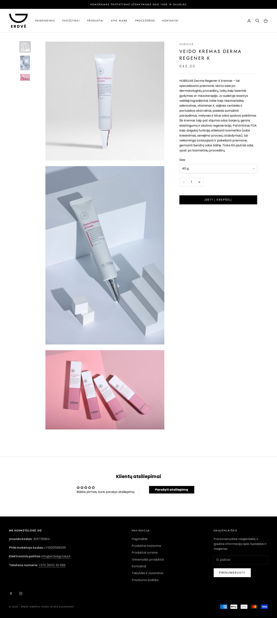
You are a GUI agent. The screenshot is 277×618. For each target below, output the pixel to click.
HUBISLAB (186, 44)
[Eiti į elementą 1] (25, 47)
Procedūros (145, 20)
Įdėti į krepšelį (218, 200)
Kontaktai (170, 20)
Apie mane (119, 20)
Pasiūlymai (71, 20)
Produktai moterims (146, 546)
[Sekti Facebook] (11, 593)
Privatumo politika (145, 580)
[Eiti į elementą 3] (25, 77)
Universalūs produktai (148, 559)
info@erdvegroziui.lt (56, 556)
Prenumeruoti (232, 572)
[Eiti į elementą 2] (25, 63)
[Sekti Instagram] (21, 593)
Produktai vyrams (145, 552)
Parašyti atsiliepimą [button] (171, 489)
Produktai (95, 20)
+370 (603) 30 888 (52, 565)
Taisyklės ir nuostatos (147, 573)
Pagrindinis (45, 20)
